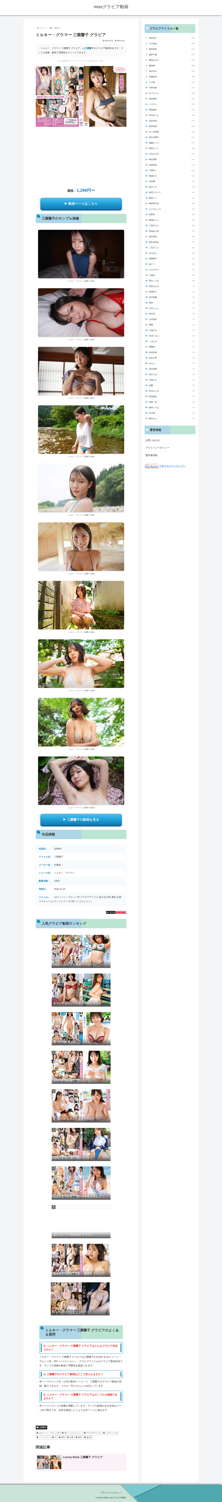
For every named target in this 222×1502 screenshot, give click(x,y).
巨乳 (63, 1437)
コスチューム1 (111, 1433)
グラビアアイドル (93, 1433)
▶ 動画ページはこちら (81, 203)
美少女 (89, 1437)
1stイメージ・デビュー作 (49, 1433)
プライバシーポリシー (157, 447)
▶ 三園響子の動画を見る (81, 819)
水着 (71, 1437)
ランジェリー (44, 1437)
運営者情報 (151, 455)
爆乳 (80, 1437)
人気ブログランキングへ (172, 466)
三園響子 (89, 48)
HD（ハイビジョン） (73, 1433)
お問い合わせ (152, 440)
